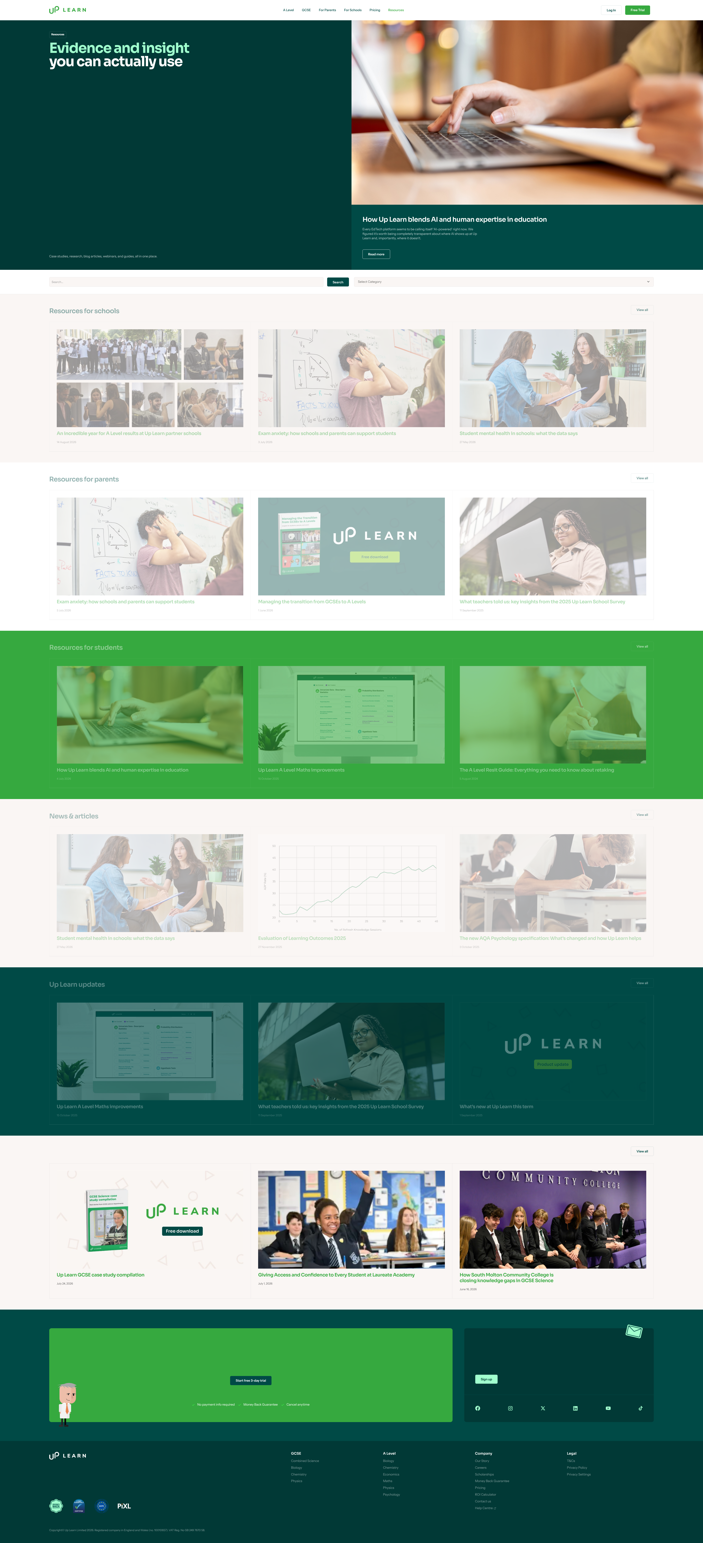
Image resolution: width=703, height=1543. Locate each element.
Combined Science (305, 1461)
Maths (387, 1481)
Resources (396, 10)
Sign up (486, 1379)
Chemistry (299, 1474)
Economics (391, 1474)
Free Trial (638, 10)
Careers (480, 1468)
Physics (296, 1481)
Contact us (483, 1501)
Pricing (480, 1488)
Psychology (391, 1495)
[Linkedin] (575, 1408)
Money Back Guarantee (492, 1481)
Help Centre (484, 1508)
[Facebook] (477, 1408)
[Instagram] (510, 1408)
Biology (296, 1468)
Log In (611, 10)
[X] (543, 1408)
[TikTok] (641, 1408)
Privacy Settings (579, 1474)
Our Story (482, 1461)
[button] (288, 10)
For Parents (327, 10)
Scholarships (484, 1474)
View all (642, 310)
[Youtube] (608, 1408)
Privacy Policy (577, 1468)
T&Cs (571, 1461)
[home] (67, 10)
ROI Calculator (485, 1495)
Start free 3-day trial (251, 1381)
